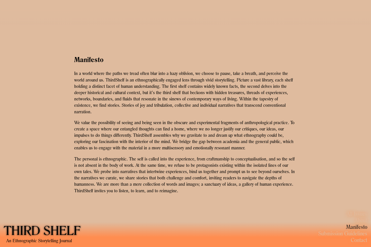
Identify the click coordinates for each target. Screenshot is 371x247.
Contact (359, 240)
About (361, 220)
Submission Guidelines (342, 233)
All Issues (357, 213)
